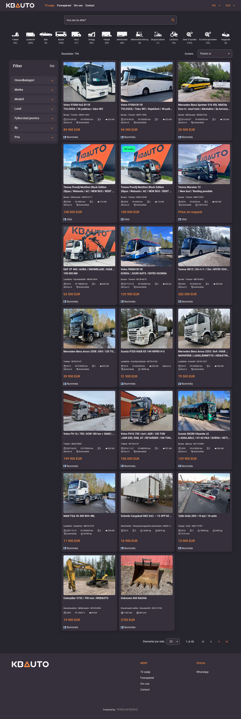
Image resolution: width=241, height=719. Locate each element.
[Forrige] (211, 642)
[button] (34, 80)
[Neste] (219, 642)
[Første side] (203, 642)
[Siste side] (227, 642)
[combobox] (215, 54)
